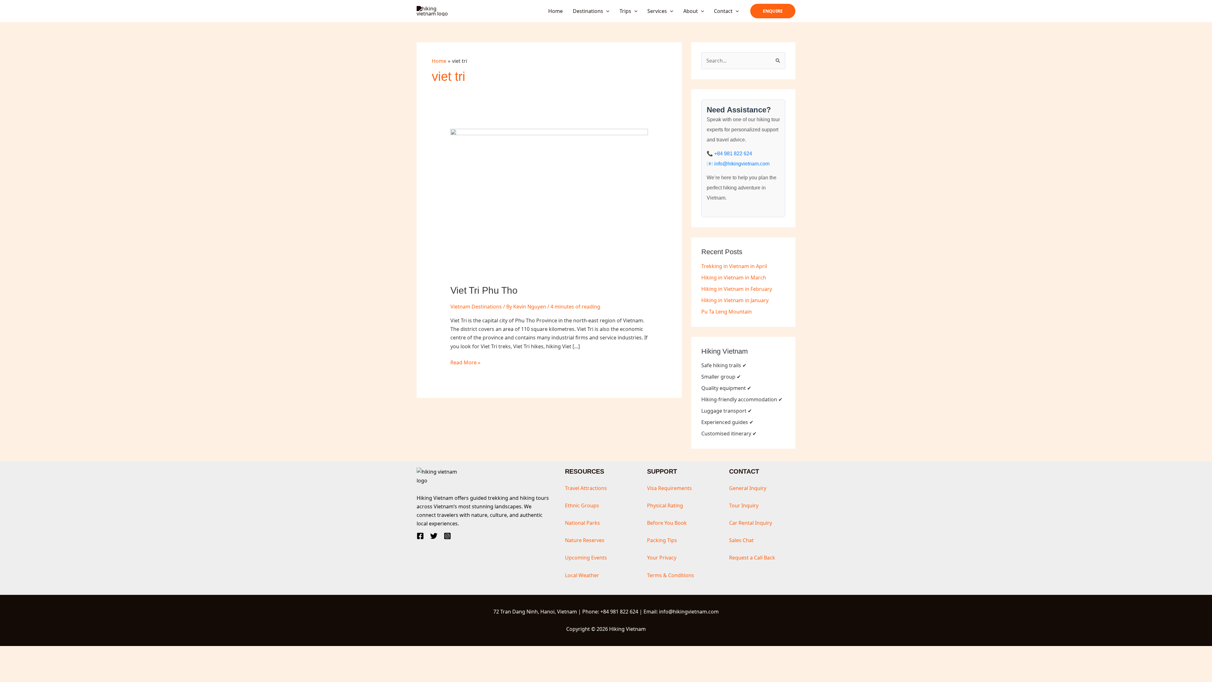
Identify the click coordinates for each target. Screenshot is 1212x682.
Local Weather (582, 575)
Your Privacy (661, 557)
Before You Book (667, 522)
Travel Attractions (586, 488)
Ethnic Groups (582, 505)
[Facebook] (420, 536)
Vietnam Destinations (476, 306)
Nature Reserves (584, 540)
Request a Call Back (752, 557)
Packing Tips (662, 540)
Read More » (465, 363)
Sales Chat (741, 540)
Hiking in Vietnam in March (733, 277)
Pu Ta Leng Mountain (726, 311)
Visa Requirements (669, 488)
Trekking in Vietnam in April (734, 266)
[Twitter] (433, 536)
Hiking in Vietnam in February (736, 288)
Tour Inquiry (743, 505)
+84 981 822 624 (733, 153)
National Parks (582, 522)
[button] (606, 11)
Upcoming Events (586, 557)
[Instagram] (447, 536)
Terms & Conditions (670, 575)
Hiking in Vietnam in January (735, 300)
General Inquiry (747, 488)
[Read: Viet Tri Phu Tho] (549, 202)
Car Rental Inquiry (750, 522)
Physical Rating (665, 505)
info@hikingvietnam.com (741, 163)
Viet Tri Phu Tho (484, 290)
